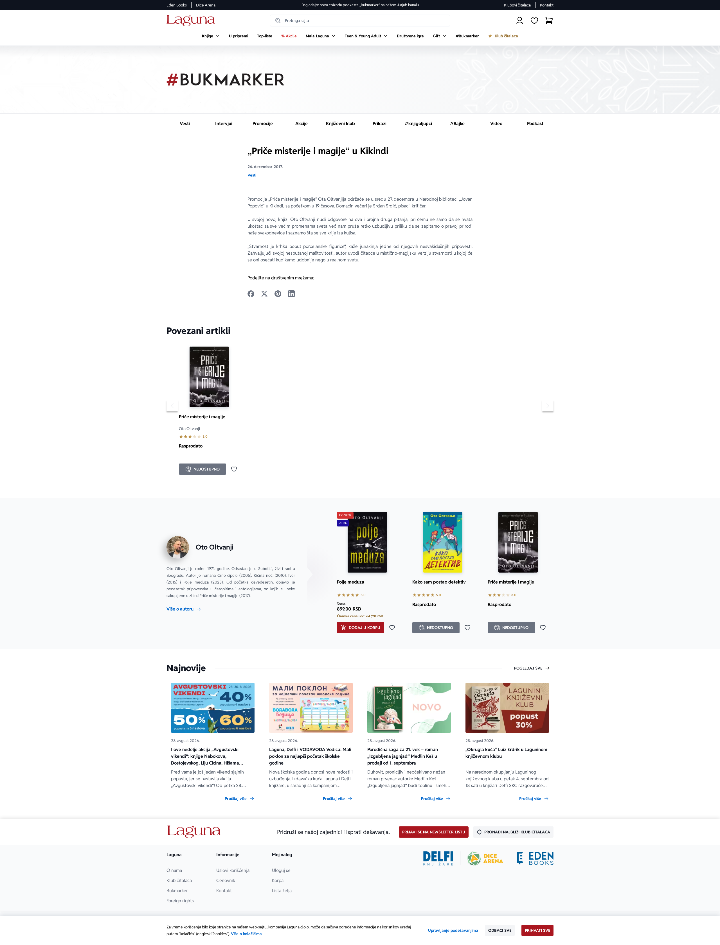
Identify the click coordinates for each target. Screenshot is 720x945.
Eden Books (176, 5)
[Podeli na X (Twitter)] (264, 293)
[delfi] (438, 858)
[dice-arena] (485, 858)
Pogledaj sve (528, 668)
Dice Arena (205, 5)
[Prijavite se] (519, 20)
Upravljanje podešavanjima (453, 930)
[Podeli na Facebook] (251, 293)
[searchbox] (360, 20)
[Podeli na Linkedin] (291, 293)
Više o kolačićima (246, 933)
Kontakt (547, 5)
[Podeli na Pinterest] (277, 293)
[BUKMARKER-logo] (225, 79)
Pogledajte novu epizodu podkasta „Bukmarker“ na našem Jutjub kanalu (360, 5)
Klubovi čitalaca (517, 5)
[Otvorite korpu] (549, 20)
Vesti (252, 175)
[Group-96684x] (535, 858)
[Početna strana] (192, 20)
